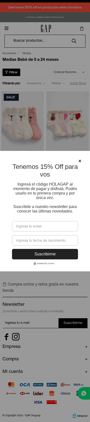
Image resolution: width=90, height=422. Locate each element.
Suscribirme (45, 254)
